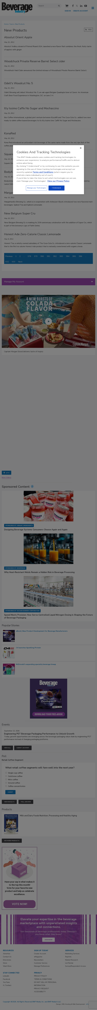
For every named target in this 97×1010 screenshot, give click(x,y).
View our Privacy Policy (58, 181)
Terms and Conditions (43, 172)
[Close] (80, 148)
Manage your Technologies (36, 188)
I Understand (56, 188)
